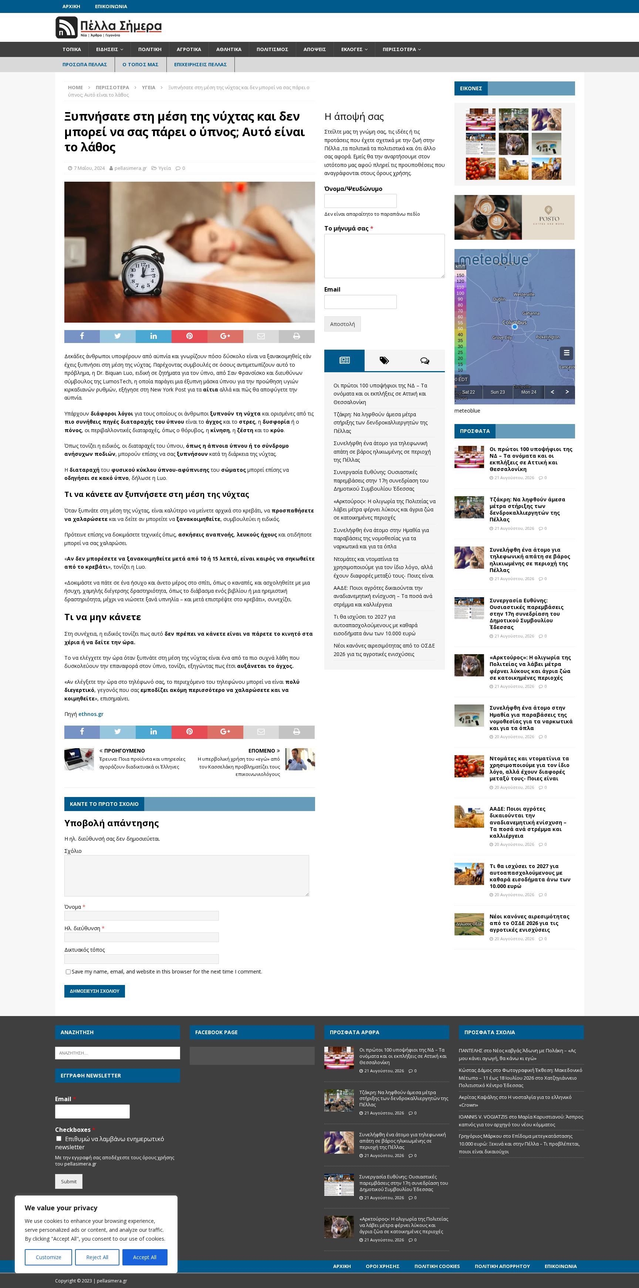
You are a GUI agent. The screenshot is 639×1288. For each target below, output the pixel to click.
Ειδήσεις (107, 49)
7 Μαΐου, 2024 (89, 168)
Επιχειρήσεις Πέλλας (200, 64)
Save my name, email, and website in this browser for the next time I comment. (167, 971)
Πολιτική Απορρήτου (502, 1266)
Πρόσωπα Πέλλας (85, 64)
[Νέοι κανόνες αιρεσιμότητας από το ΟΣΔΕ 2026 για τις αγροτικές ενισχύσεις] (469, 924)
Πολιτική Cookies (437, 1266)
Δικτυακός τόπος (84, 949)
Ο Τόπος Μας (140, 64)
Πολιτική (150, 49)
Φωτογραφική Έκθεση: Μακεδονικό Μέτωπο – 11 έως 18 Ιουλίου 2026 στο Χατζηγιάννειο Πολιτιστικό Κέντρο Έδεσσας (520, 1078)
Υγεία (165, 168)
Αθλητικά (228, 49)
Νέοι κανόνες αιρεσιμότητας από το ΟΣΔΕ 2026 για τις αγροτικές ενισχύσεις (529, 923)
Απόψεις (315, 49)
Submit (69, 1181)
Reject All (97, 1257)
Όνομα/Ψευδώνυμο (353, 189)
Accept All (144, 1257)
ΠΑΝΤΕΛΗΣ (471, 1050)
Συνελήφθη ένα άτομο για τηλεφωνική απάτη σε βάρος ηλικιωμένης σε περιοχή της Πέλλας (382, 451)
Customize (48, 1257)
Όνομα (73, 906)
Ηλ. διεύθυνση (83, 928)
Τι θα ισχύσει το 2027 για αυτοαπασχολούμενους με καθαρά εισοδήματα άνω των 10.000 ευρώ (375, 625)
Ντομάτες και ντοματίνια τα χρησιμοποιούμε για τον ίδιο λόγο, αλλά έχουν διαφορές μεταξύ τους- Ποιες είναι (383, 567)
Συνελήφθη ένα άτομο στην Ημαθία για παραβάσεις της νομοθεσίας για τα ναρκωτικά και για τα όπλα (381, 538)
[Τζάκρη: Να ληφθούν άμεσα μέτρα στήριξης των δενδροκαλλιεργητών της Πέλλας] (513, 119)
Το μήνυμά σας (348, 228)
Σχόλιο (73, 850)
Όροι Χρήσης (383, 1266)
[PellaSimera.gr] (108, 37)
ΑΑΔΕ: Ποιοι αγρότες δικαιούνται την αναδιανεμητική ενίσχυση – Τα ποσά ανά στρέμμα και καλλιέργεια (383, 596)
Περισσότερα (399, 49)
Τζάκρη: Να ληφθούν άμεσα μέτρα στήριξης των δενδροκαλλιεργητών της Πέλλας (380, 422)
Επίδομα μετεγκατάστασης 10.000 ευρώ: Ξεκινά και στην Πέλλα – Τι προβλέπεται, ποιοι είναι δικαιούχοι (519, 1144)
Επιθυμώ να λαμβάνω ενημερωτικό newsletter (109, 1143)
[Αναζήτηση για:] (117, 1052)
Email (332, 289)
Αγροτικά (189, 49)
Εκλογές (352, 49)
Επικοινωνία (111, 6)
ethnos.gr (91, 713)
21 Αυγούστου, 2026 (514, 477)
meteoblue (467, 410)
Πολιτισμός (272, 49)
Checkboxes (75, 1130)
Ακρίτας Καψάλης (478, 1097)
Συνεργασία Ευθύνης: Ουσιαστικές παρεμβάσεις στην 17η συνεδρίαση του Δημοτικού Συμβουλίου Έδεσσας (381, 480)
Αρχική (71, 6)
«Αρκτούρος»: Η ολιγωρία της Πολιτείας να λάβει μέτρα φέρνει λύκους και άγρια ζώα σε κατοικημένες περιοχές (385, 509)
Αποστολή (342, 323)
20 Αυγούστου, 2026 (514, 736)
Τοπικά (71, 49)
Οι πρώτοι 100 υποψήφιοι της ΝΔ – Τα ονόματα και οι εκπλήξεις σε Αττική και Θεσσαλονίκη (380, 394)
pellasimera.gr (131, 168)
